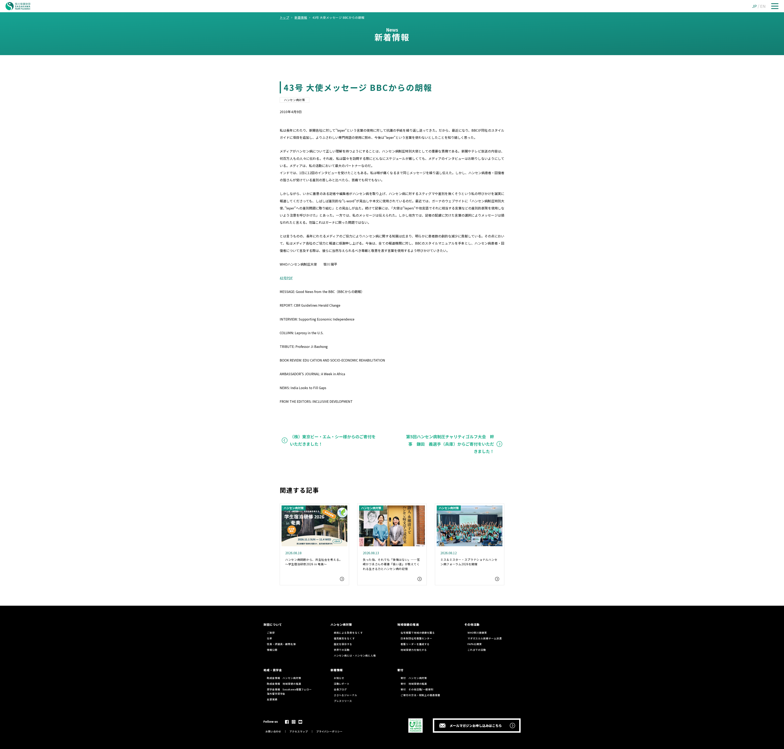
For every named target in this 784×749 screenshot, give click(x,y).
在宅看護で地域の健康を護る (418, 632)
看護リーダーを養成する (415, 644)
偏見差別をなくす (344, 638)
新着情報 (337, 670)
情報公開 (272, 649)
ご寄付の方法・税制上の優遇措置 (420, 695)
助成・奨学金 (273, 670)
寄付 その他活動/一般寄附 (417, 689)
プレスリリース (343, 700)
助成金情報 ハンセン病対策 (284, 678)
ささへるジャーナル (345, 695)
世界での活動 (342, 649)
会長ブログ (340, 689)
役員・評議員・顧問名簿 (281, 644)
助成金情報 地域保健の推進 (284, 683)
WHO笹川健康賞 (477, 632)
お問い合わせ (273, 731)
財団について (273, 624)
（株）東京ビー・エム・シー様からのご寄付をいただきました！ (333, 440)
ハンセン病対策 (294, 100)
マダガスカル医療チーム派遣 (485, 638)
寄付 (400, 670)
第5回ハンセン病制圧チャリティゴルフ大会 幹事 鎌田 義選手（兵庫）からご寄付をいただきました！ (450, 444)
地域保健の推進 (408, 624)
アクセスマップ (299, 731)
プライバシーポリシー (329, 731)
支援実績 (272, 699)
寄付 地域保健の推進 (414, 683)
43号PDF (286, 277)
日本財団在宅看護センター (416, 638)
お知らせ (339, 678)
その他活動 (472, 624)
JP (754, 6)
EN (763, 6)
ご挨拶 (271, 632)
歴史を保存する (343, 644)
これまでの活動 (477, 649)
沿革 (269, 638)
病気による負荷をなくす (348, 632)
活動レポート (342, 683)
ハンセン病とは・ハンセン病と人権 (355, 655)
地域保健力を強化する (414, 649)
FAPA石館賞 (475, 644)
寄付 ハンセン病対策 (414, 678)
